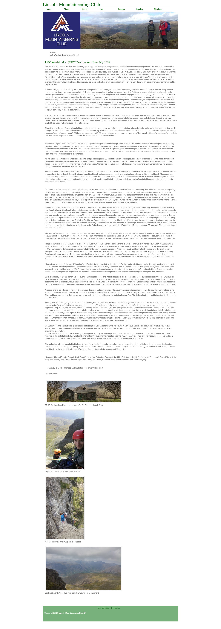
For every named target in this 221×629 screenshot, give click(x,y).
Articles (53, 52)
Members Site (103, 608)
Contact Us (115, 608)
